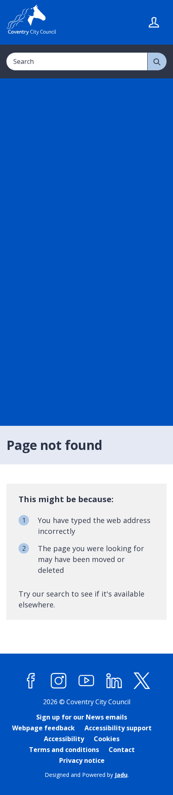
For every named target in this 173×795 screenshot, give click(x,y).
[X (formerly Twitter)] (142, 681)
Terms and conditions (64, 749)
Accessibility (64, 738)
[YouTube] (86, 681)
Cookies (106, 738)
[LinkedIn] (114, 681)
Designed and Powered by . (87, 775)
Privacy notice (82, 760)
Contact (122, 749)
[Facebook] (31, 681)
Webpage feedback (43, 727)
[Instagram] (58, 681)
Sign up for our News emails (81, 717)
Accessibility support (118, 727)
